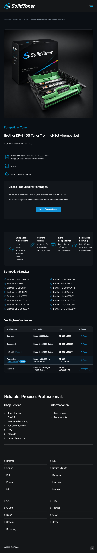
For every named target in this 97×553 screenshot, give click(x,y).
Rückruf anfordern (17, 438)
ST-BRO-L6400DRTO (64, 360)
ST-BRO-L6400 (65, 336)
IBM (53, 461)
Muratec (55, 489)
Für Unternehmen (17, 425)
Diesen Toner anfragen (48, 209)
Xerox (54, 522)
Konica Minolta (58, 468)
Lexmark (55, 482)
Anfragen (84, 336)
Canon (8, 468)
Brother (26, 19)
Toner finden (17, 19)
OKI (7, 500)
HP (6, 489)
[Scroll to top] (92, 548)
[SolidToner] (19, 6)
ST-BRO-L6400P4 (66, 352)
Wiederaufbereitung (18, 421)
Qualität (11, 417)
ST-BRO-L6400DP (66, 344)
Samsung (10, 529)
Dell (7, 475)
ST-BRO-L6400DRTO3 (64, 368)
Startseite (7, 19)
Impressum (60, 413)
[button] (92, 5)
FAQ (10, 429)
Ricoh (8, 515)
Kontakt (11, 433)
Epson (8, 482)
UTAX (54, 515)
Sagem (8, 522)
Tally (53, 500)
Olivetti (8, 508)
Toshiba (55, 508)
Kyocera (55, 475)
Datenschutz (60, 417)
